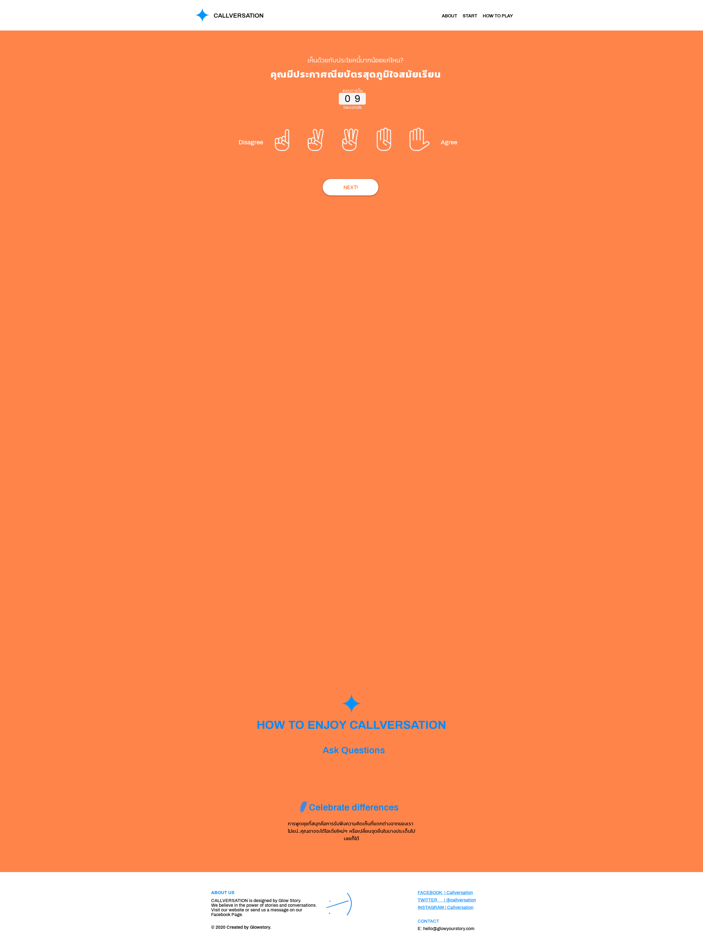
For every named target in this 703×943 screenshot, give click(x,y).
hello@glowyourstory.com (449, 928)
